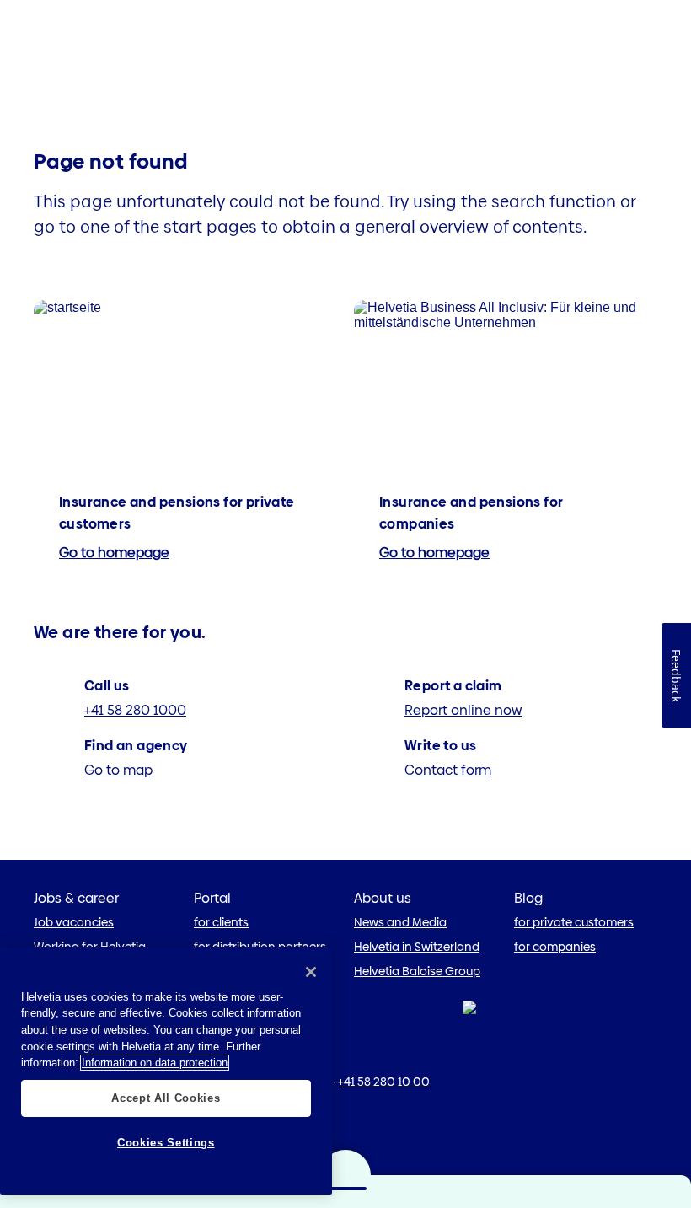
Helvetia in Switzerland (416, 946)
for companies (555, 946)
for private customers (574, 922)
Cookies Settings (166, 1142)
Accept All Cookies (165, 1098)
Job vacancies (74, 922)
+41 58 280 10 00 (384, 1081)
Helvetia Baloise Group (417, 971)
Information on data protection (155, 1062)
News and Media (400, 922)
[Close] (310, 972)
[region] (166, 1071)
